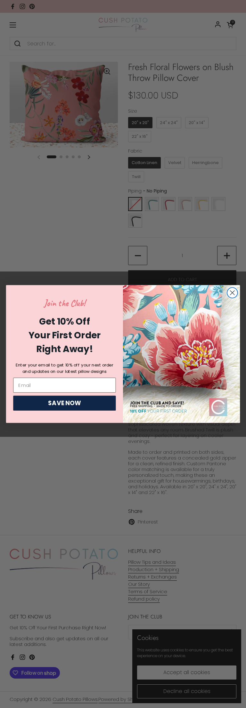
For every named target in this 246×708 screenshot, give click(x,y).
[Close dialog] (232, 292)
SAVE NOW (64, 403)
